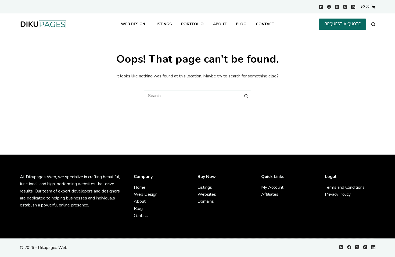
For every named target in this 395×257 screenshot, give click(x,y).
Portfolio (192, 24)
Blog (241, 24)
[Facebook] (329, 7)
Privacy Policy (338, 194)
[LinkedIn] (353, 7)
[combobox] (192, 95)
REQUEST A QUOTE (342, 24)
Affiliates (269, 194)
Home (139, 187)
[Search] (373, 24)
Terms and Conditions (345, 187)
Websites (207, 194)
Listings (163, 24)
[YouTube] (321, 7)
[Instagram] (345, 7)
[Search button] (246, 96)
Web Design (133, 24)
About (220, 24)
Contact (265, 24)
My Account (272, 187)
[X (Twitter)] (337, 7)
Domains (206, 201)
